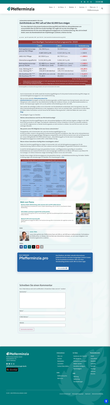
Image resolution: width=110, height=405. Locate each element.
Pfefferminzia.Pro (62, 376)
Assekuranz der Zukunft (80, 356)
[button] (21, 247)
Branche (93, 374)
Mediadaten (60, 361)
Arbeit (92, 356)
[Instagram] (11, 364)
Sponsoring (76, 379)
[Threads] (14, 364)
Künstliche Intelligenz (79, 366)
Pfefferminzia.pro (93, 10)
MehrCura (60, 378)
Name (22, 310)
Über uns (93, 7)
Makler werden (77, 363)
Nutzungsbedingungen (78, 394)
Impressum (87, 394)
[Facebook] (7, 364)
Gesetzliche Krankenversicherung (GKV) (56, 37)
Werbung (76, 376)
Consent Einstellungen (65, 394)
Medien (71, 7)
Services (81, 7)
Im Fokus (61, 7)
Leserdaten (60, 363)
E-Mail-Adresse (24, 316)
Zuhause (93, 371)
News (51, 7)
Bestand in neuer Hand (79, 361)
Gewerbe (93, 363)
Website (22, 322)
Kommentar (23, 291)
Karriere (59, 358)
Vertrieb (93, 366)
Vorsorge (93, 369)
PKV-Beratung (77, 358)
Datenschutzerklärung (97, 394)
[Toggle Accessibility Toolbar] (106, 401)
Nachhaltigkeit (77, 369)
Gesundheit (94, 358)
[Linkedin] (9, 364)
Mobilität (93, 361)
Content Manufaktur (63, 366)
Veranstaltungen (78, 381)
